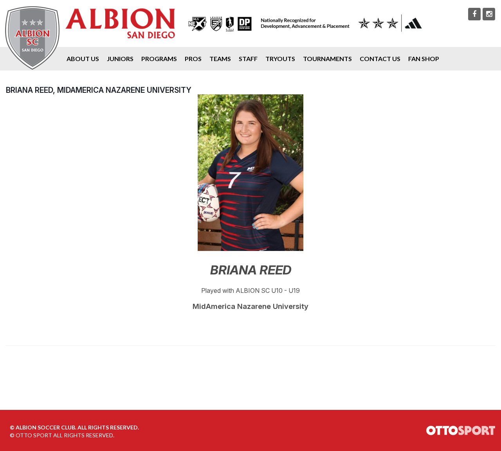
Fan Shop (423, 58)
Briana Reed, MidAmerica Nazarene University (98, 90)
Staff (248, 58)
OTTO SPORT (34, 435)
